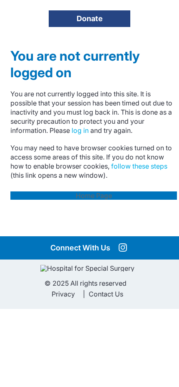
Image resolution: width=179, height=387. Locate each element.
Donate (90, 18)
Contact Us (106, 294)
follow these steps (138, 166)
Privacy (63, 294)
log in (80, 130)
